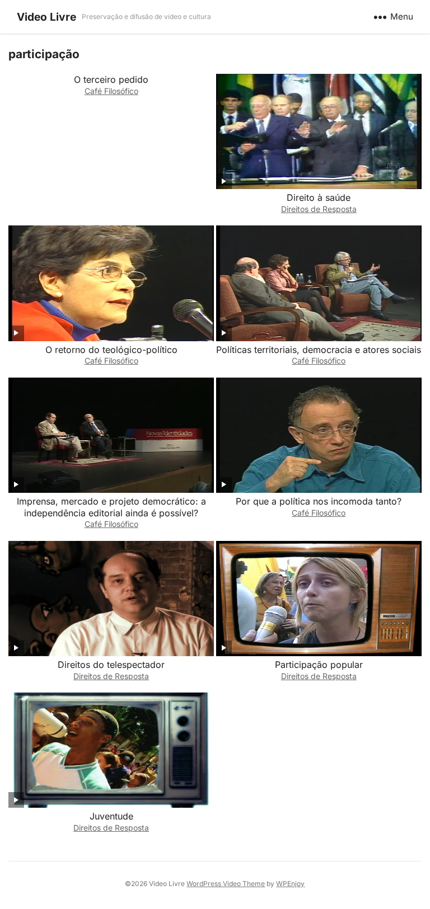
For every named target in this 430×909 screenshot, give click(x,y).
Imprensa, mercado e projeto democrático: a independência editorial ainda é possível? (111, 507)
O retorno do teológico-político (111, 349)
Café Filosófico (111, 91)
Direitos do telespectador (111, 664)
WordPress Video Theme (225, 883)
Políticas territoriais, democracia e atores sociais (318, 349)
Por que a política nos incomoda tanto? (318, 501)
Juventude (111, 816)
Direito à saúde (318, 197)
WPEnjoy (290, 883)
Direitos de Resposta (319, 209)
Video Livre (46, 16)
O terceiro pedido (111, 79)
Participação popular (319, 664)
